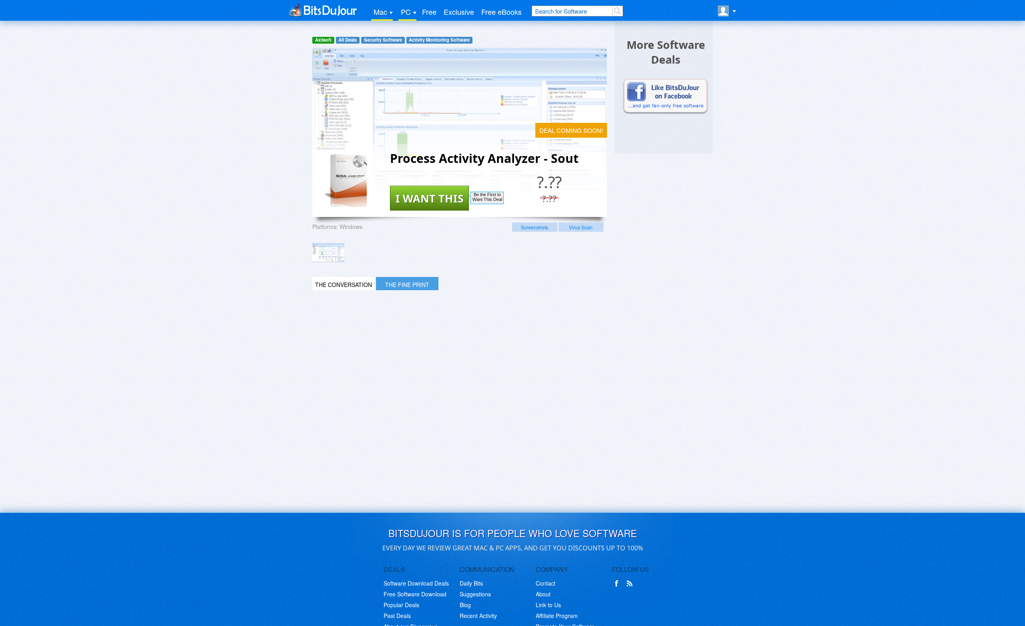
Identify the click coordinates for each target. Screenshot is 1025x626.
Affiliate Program (557, 616)
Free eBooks (501, 11)
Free (429, 11)
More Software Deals (666, 52)
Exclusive (459, 11)
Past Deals (397, 616)
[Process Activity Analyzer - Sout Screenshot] (328, 252)
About (543, 594)
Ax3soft (323, 40)
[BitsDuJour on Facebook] (618, 583)
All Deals (347, 40)
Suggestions (475, 594)
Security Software (383, 40)
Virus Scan (581, 227)
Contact (545, 583)
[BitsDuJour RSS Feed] (631, 583)
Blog (465, 605)
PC (406, 11)
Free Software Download (415, 594)
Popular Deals (401, 605)
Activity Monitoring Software (439, 40)
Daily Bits (471, 583)
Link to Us (548, 605)
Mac (380, 11)
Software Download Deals (416, 583)
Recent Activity (478, 616)
